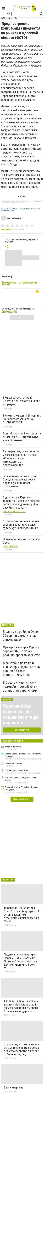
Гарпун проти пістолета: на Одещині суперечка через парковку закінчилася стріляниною (20, 481)
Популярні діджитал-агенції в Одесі (21, 540)
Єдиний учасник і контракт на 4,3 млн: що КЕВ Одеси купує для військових (22, 437)
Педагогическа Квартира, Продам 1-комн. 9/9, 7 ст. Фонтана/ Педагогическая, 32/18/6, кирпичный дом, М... (20, 961)
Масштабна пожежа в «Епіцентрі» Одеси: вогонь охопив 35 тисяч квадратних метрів (21, 669)
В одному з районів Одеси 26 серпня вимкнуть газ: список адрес (21, 635)
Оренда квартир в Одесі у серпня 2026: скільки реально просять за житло (21, 651)
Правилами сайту (9, 311)
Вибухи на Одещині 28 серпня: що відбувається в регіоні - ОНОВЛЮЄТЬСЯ (22, 419)
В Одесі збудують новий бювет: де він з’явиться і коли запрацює (21, 401)
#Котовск (13, 208)
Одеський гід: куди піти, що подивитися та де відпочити (21, 714)
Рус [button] (8, 13)
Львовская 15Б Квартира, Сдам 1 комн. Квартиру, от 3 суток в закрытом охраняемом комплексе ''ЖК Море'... (21, 914)
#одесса (4, 208)
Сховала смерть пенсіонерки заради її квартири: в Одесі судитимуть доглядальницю (21, 525)
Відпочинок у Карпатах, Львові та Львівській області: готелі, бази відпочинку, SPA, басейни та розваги (21, 502)
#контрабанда (24, 208)
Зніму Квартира (13, 1087)
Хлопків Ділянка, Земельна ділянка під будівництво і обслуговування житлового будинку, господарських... (21, 1006)
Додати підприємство (22, 799)
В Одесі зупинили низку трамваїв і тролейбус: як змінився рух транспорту (20, 686)
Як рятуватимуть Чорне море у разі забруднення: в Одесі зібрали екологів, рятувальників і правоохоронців (21, 458)
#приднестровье (7, 211)
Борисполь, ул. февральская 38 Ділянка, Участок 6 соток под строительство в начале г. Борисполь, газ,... (21, 1049)
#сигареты (35, 208)
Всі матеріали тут (22, 730)
